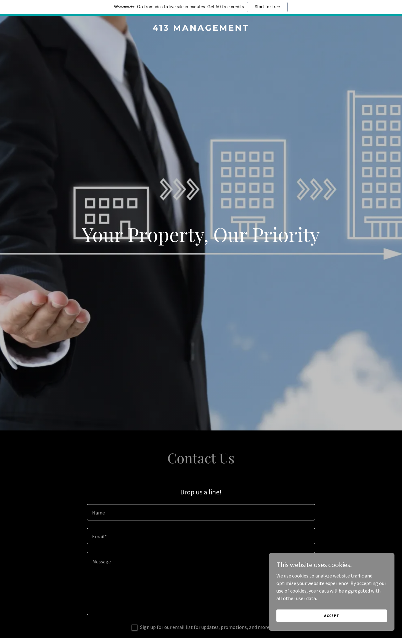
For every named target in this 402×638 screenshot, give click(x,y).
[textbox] (201, 512)
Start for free (267, 7)
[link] (201, 29)
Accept (331, 615)
